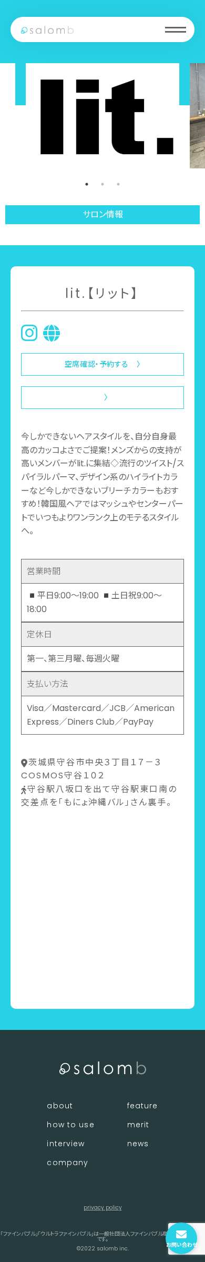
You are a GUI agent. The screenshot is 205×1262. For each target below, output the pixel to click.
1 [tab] (86, 184)
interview (66, 1143)
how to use (70, 1124)
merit (138, 1124)
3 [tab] (118, 184)
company (67, 1162)
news (138, 1143)
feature (142, 1105)
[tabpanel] (102, 115)
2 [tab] (102, 184)
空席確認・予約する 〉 (102, 364)
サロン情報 (103, 214)
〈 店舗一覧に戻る (56, 983)
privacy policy (103, 1207)
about (60, 1105)
